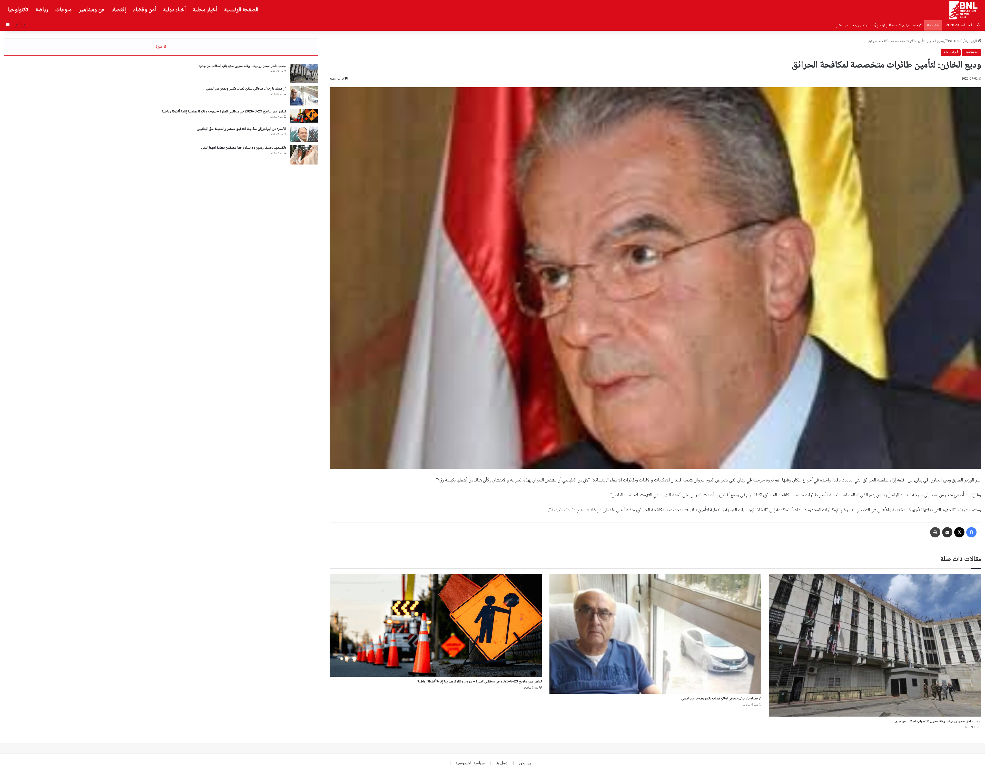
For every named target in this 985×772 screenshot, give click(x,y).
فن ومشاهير (91, 10)
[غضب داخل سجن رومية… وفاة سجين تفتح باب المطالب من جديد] (875, 645)
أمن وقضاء (144, 10)
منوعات (63, 10)
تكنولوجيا (17, 10)
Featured (954, 41)
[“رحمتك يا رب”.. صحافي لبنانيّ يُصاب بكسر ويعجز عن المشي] (655, 633)
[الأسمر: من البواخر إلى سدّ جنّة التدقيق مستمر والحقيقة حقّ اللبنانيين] (304, 134)
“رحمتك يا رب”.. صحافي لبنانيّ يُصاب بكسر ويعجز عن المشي (721, 699)
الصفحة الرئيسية (241, 10)
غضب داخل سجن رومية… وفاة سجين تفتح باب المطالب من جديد (937, 721)
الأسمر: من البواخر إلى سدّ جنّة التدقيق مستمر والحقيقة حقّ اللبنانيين (241, 129)
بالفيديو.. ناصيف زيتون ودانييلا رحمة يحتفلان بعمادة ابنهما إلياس (243, 148)
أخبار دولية (174, 10)
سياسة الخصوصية (470, 763)
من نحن (525, 763)
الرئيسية (971, 41)
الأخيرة (161, 47)
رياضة (41, 10)
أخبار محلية (205, 10)
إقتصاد (119, 10)
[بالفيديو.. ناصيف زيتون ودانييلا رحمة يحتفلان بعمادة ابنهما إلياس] (304, 155)
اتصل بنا (502, 763)
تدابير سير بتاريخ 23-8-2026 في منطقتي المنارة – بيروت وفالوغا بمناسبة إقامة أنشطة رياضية (855, 25)
